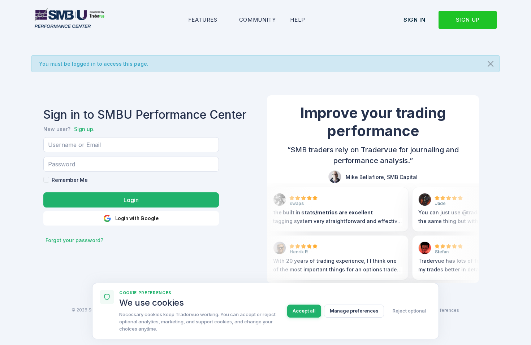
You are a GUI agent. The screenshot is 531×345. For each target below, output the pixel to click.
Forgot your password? (74, 240)
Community (257, 19)
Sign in (414, 19)
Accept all (304, 311)
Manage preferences (354, 311)
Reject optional (409, 311)
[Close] (490, 64)
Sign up (467, 19)
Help (297, 19)
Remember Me (70, 180)
